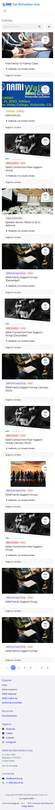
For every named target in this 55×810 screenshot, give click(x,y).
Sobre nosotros (9, 689)
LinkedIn (10, 737)
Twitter (9, 733)
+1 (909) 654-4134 (14, 782)
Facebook (10, 728)
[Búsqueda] (39, 26)
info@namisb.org (14, 778)
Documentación (9, 715)
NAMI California (9, 698)
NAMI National (9, 693)
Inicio (4, 685)
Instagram (11, 742)
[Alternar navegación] (5, 11)
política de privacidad (12, 702)
